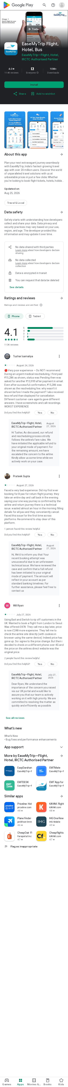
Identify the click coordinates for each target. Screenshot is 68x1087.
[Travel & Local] (15, 203)
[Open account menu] (61, 5)
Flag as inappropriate (21, 846)
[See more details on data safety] (16, 287)
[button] (37, 73)
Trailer (33, 29)
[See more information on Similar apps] (61, 796)
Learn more (21, 250)
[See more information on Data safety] (61, 212)
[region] (34, 71)
